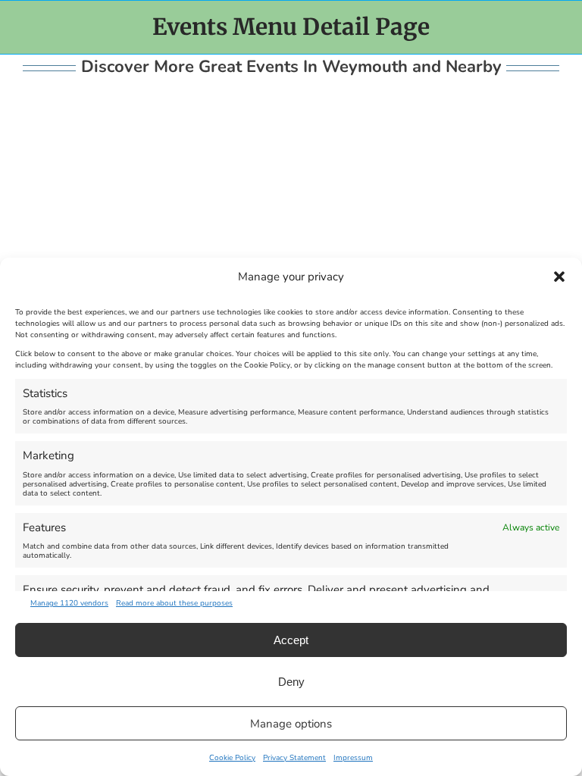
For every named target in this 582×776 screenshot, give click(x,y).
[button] (559, 276)
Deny (291, 681)
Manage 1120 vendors (69, 603)
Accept (291, 640)
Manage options (291, 723)
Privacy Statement (294, 758)
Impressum (353, 758)
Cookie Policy (232, 758)
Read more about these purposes (174, 603)
